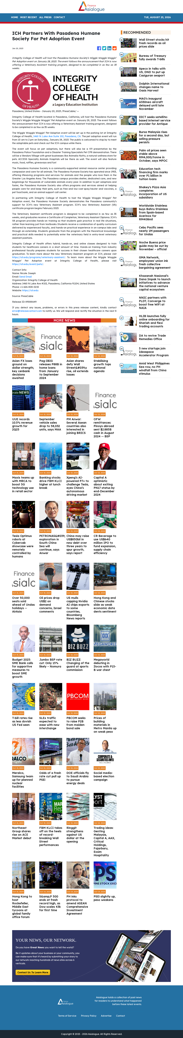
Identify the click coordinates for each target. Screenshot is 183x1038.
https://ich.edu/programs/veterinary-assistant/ (38, 257)
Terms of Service (67, 1015)
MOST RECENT (28, 17)
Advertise (106, 1015)
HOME (14, 17)
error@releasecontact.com (27, 310)
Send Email (25, 276)
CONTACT (59, 17)
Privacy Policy (88, 1015)
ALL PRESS (45, 17)
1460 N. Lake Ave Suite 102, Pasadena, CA (57, 136)
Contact (120, 1015)
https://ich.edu (30, 290)
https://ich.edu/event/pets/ (27, 264)
